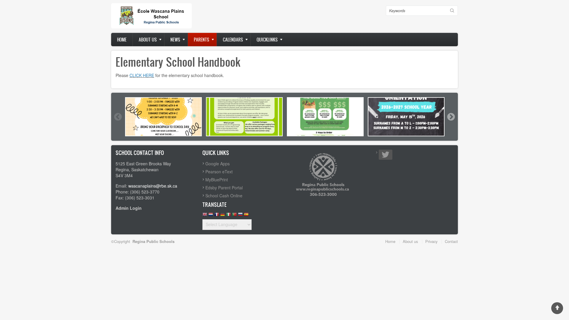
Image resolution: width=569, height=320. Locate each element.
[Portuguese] (234, 216)
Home (122, 39)
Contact (451, 241)
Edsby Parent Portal (224, 188)
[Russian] (240, 216)
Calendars (233, 39)
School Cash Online (223, 196)
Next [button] (451, 117)
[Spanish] (246, 216)
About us (148, 39)
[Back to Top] (557, 308)
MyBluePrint (216, 180)
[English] (204, 216)
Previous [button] (118, 117)
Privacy (431, 241)
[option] (163, 116)
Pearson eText (219, 172)
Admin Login (129, 208)
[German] (222, 216)
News (175, 39)
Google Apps (217, 164)
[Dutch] (210, 216)
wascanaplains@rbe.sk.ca (152, 186)
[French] (216, 216)
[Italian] (228, 216)
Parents (201, 39)
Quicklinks (267, 39)
